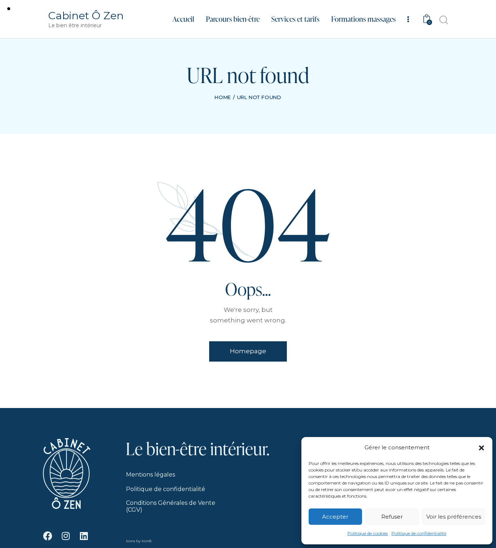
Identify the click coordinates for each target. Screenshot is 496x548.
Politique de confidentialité (418, 533)
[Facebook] (47, 536)
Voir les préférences (453, 516)
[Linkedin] (84, 536)
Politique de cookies (367, 533)
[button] (481, 448)
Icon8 (146, 541)
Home (223, 97)
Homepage (248, 351)
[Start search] (443, 20)
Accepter (335, 516)
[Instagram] (66, 536)
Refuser (392, 516)
